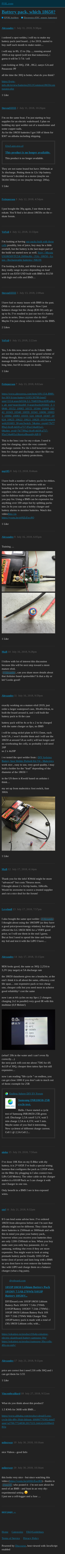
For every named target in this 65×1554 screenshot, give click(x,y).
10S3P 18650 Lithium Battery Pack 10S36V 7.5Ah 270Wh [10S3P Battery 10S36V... (27, 1291)
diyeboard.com (17, 1280)
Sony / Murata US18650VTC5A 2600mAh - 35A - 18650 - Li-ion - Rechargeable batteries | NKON (27, 256)
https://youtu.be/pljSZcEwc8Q (18, 517)
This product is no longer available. (27, 152)
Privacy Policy (31, 1538)
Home (5, 1531)
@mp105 (7, 1484)
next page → (9, 1512)
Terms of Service (11, 1538)
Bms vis (12, 514)
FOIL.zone (7, 3)
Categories (17, 1531)
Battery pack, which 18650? (28, 11)
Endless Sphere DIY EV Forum (26, 1093)
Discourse (20, 1545)
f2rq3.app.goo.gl (14, 146)
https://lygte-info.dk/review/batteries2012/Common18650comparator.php (28, 85)
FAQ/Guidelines (35, 1531)
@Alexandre (9, 672)
